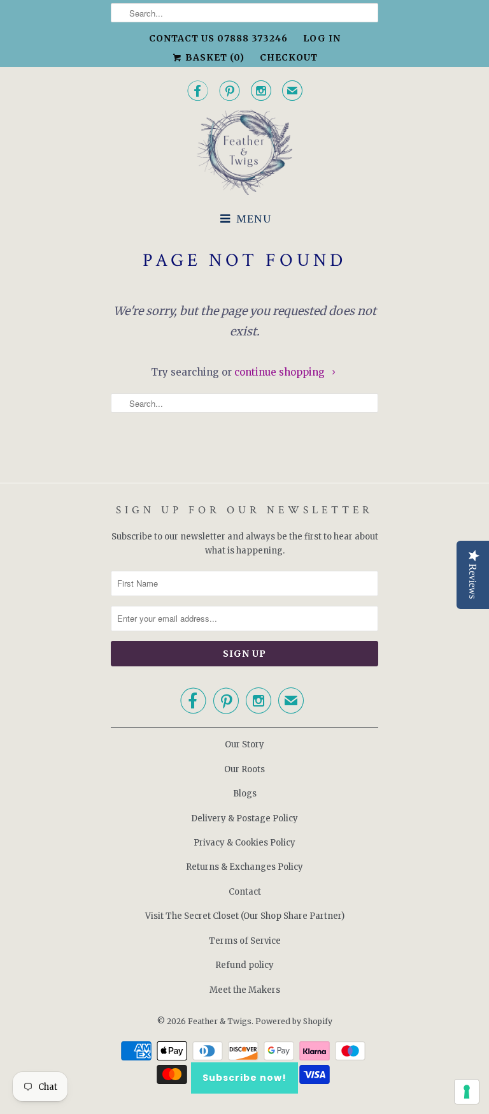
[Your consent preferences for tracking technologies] (467, 1092)
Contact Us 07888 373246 (218, 38)
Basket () (213, 57)
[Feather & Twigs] (244, 153)
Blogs (245, 793)
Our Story (244, 744)
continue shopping (280, 372)
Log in (322, 38)
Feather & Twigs (220, 1021)
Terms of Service (245, 940)
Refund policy (244, 965)
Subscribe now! (244, 1077)
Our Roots (244, 769)
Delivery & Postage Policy (244, 818)
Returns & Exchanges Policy (244, 866)
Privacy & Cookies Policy (244, 842)
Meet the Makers (244, 990)
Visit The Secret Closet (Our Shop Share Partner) (244, 916)
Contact (245, 891)
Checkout (289, 57)
